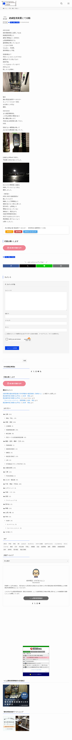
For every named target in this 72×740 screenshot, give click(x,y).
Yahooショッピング (30, 231)
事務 (8, 508)
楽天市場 (18, 231)
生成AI (9, 520)
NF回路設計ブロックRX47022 (15, 464)
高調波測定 (10, 445)
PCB (10, 543)
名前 (7, 313)
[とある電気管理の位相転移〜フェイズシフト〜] (9, 3)
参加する (47, 671)
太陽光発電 (10, 468)
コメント (8, 290)
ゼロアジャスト (49, 543)
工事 (8, 472)
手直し (27, 546)
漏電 (49, 546)
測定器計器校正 (12, 456)
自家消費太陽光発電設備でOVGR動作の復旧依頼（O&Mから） (22, 393)
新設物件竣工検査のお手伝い (12, 396)
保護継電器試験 (12, 430)
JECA (5, 543)
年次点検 (21, 546)
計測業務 (9, 426)
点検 (8, 414)
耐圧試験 (10, 433)
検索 (25, 360)
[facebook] (31, 371)
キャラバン (31, 543)
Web (8, 516)
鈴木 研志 (26, 396)
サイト (7, 327)
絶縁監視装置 (61, 546)
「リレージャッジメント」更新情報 (14, 400)
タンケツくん (12, 524)
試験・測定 (10, 422)
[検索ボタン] (61, 3)
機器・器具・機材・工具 (14, 441)
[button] (11, 265)
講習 (8, 496)
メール (7, 320)
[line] (38, 371)
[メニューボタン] (68, 3)
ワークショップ (11, 500)
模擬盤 (33, 546)
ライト (65, 543)
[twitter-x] (34, 371)
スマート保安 (39, 543)
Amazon (9, 231)
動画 (11, 546)
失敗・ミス (10, 492)
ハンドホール (58, 543)
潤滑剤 (54, 546)
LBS (8, 460)
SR (18, 543)
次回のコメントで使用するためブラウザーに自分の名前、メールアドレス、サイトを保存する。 (33, 333)
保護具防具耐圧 (11, 449)
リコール (6, 546)
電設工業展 (23, 549)
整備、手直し (11, 418)
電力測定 (16, 549)
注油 (38, 546)
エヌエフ (23, 543)
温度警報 (43, 546)
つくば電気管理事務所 (36, 598)
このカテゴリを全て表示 (36, 669)
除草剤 (9, 549)
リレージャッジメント (14, 528)
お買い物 (9, 512)
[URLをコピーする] (61, 265)
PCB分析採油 (11, 476)
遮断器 (9, 452)
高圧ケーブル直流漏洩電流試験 (16, 437)
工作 (16, 546)
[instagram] (36, 371)
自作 (5, 549)
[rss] (40, 371)
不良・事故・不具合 (14, 22)
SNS (14, 543)
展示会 (8, 504)
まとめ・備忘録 (11, 480)
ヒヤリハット (10, 488)
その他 (8, 532)
